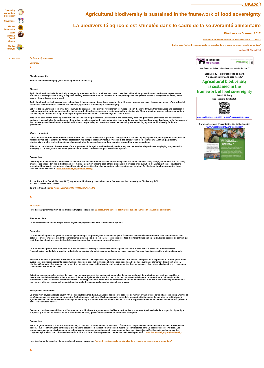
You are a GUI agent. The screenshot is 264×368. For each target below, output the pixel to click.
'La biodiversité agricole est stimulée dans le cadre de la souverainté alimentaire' (133, 341)
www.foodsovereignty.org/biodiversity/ (75, 168)
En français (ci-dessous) (41, 58)
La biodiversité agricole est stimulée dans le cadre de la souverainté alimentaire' (133, 210)
